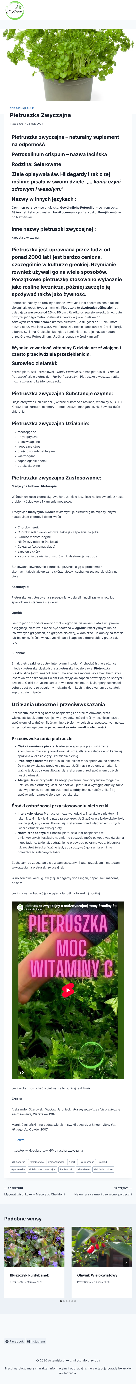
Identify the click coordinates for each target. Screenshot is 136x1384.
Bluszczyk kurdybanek (29, 1275)
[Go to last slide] (10, 1262)
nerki (72, 1161)
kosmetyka (37, 1161)
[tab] (61, 1301)
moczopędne (56, 1161)
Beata (20, 123)
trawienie (84, 1169)
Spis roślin (17, 108)
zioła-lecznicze (103, 1169)
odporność (87, 1161)
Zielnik (29, 108)
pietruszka (18, 1169)
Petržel (20, 1140)
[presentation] (34, 1247)
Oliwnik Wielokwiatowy (97, 1275)
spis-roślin (66, 1169)
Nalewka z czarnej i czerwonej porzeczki (103, 1191)
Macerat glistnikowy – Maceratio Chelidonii (34, 1191)
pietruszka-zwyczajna (42, 1169)
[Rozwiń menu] (128, 10)
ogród (103, 1161)
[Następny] (126, 1262)
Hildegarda (18, 1161)
